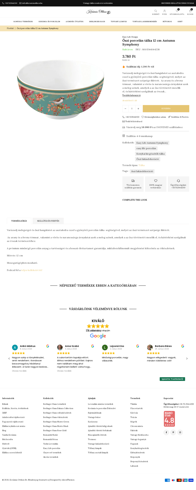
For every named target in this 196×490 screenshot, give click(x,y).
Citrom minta (136, 426)
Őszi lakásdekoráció (147, 159)
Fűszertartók (136, 408)
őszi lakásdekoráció (142, 171)
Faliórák (134, 430)
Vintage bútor (94, 417)
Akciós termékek (50, 457)
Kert (180, 21)
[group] (61, 89)
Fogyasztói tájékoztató (13, 422)
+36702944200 (11, 3)
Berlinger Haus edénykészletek (57, 413)
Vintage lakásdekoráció (98, 444)
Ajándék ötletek (74, 21)
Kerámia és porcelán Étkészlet (102, 408)
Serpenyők (135, 457)
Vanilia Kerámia (9, 435)
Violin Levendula (50, 444)
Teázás (133, 417)
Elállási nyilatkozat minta (13, 426)
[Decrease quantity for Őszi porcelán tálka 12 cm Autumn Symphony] (125, 108)
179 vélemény (93, 330)
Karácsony (93, 422)
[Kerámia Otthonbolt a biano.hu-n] (169, 418)
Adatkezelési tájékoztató (13, 417)
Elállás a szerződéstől (12, 452)
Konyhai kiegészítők (139, 448)
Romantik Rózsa (50, 439)
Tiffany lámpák (95, 448)
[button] (187, 358)
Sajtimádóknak (94, 413)
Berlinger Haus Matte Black (55, 426)
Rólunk (5, 404)
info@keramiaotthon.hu (32, 3)
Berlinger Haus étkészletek (55, 417)
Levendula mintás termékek (100, 404)
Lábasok (134, 466)
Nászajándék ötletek (97, 435)
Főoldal (10, 28)
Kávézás (134, 413)
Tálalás (133, 404)
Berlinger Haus (97, 21)
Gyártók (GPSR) (9, 448)
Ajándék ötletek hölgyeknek (100, 426)
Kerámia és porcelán (49, 21)
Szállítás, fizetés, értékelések (15, 408)
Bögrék (133, 422)
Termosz (92, 439)
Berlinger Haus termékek (54, 404)
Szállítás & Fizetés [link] (180, 117)
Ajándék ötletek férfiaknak (100, 430)
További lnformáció (131, 95)
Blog (4, 430)
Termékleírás (19, 221)
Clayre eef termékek (52, 452)
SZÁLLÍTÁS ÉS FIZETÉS (48, 221)
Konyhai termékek (23, 21)
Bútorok (167, 21)
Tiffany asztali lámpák (98, 452)
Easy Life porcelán (51, 448)
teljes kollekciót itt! (31, 270)
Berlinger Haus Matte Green (56, 422)
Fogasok (134, 444)
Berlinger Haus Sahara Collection (58, 408)
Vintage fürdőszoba (139, 435)
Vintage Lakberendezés (145, 21)
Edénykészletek (137, 452)
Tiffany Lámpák (119, 21)
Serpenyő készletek (139, 461)
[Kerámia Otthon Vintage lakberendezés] (98, 12)
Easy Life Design (130, 37)
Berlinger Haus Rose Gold (54, 430)
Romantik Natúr (50, 435)
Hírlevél (5, 444)
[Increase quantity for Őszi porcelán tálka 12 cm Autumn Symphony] (138, 108)
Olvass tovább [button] (19, 371)
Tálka (142, 165)
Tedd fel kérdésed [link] (133, 121)
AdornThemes (68, 480)
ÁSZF (4, 413)
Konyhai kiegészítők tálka (150, 153)
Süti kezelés (7, 439)
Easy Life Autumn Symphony (152, 142)
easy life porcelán (146, 148)
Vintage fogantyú (138, 439)
